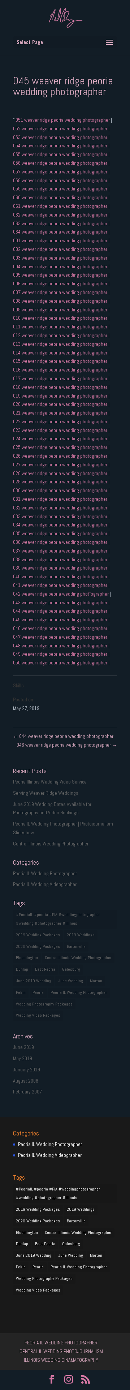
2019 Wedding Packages (38, 935)
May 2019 (22, 1058)
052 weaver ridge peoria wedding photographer (60, 128)
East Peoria (45, 969)
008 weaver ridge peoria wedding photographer (60, 301)
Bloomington (27, 958)
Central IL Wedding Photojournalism (61, 1351)
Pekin (21, 992)
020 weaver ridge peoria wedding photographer (60, 404)
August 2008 (25, 1081)
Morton (96, 981)
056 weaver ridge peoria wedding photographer (60, 163)
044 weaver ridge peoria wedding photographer (60, 611)
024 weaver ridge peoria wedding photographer (60, 438)
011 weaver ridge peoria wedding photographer (60, 326)
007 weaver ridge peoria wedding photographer (60, 292)
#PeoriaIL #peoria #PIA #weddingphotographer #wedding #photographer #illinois (58, 919)
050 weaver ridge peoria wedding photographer (60, 662)
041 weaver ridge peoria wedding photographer (60, 585)
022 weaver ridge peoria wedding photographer (60, 421)
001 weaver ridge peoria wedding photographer (60, 240)
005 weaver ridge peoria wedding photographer (60, 275)
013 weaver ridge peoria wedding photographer (60, 344)
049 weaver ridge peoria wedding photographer (60, 654)
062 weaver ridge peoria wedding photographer (60, 214)
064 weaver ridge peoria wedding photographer (60, 231)
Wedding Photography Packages (44, 1004)
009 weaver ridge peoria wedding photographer (60, 309)
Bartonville (76, 946)
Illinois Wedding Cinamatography (61, 1360)
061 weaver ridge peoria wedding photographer (60, 206)
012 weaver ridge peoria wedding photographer (60, 335)
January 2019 (26, 1069)
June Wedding (70, 981)
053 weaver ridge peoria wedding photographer (60, 137)
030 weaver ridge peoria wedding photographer (60, 490)
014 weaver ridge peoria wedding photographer (60, 352)
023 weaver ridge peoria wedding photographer (60, 430)
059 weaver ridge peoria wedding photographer (60, 188)
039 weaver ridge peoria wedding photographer (60, 567)
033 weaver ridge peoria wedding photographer (60, 516)
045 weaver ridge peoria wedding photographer (60, 619)
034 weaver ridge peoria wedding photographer (60, 524)
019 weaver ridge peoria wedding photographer (60, 395)
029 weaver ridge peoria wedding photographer (60, 481)
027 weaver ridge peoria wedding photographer (60, 464)
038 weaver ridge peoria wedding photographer (60, 559)
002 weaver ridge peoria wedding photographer (60, 249)
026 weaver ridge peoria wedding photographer (60, 456)
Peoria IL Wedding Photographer (45, 873)
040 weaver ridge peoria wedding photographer (60, 576)
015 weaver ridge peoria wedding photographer (60, 361)
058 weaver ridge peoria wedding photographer (60, 180)
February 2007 (27, 1091)
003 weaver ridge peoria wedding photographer (60, 258)
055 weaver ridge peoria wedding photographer (60, 154)
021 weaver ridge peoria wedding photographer (60, 413)
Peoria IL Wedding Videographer (45, 884)
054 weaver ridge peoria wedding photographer (60, 145)
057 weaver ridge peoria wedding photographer (60, 171)
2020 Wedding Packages (38, 946)
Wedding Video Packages (38, 1015)
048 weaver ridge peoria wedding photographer (60, 645)
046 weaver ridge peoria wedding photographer (60, 628)
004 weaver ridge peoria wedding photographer (60, 266)
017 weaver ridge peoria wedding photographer (60, 378)
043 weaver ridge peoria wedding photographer (60, 602)
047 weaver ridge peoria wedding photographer (60, 637)
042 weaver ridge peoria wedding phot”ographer (61, 594)
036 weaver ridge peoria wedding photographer (60, 542)
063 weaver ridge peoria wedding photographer (60, 223)
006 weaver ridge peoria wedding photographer (60, 283)
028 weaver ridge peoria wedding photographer (60, 473)
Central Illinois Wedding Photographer (50, 843)
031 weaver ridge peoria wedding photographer (60, 499)
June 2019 (23, 1047)
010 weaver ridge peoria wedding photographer (60, 318)
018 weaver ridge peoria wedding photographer (60, 387)
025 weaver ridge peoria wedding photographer (60, 447)
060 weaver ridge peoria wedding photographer (60, 197)
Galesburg (71, 969)
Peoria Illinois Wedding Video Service (50, 781)
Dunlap (22, 969)
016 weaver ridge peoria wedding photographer (60, 369)
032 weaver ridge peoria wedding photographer (60, 507)
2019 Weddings (81, 935)
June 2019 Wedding (33, 981)
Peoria (38, 992)
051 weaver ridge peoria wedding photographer (62, 120)
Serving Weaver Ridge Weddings (45, 793)
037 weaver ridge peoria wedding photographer (60, 550)
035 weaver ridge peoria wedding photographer (60, 533)
